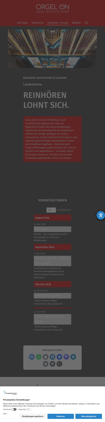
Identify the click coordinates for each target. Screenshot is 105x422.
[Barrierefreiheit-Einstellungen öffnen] (101, 215)
